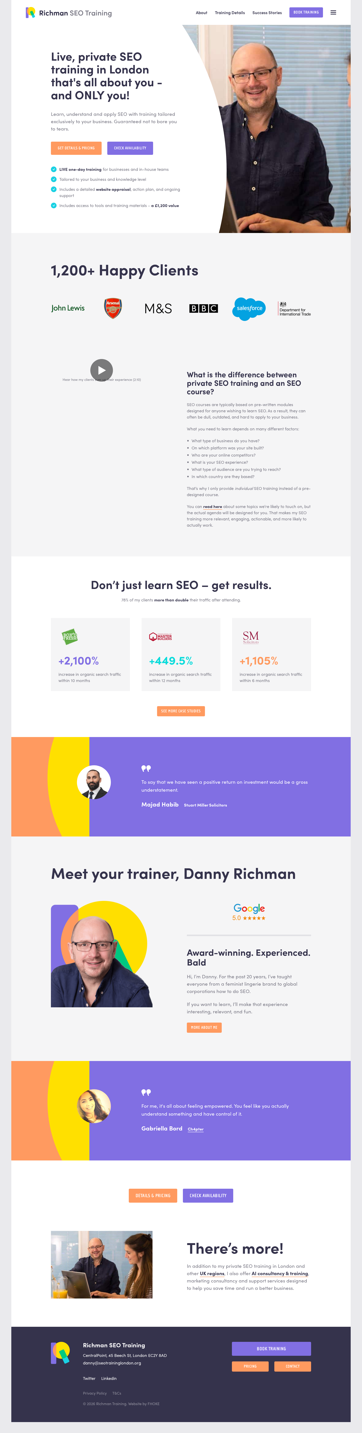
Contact (293, 1366)
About (201, 12)
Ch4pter (196, 1129)
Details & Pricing (153, 1195)
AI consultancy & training (280, 1273)
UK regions (212, 1273)
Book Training (306, 12)
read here (212, 506)
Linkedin (109, 1378)
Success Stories (267, 12)
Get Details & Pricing (76, 148)
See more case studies (181, 711)
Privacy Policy (95, 1393)
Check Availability (130, 148)
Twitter (89, 1378)
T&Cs (116, 1393)
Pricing (250, 1366)
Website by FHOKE (144, 1403)
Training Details (230, 12)
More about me (204, 1027)
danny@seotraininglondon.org (112, 1363)
